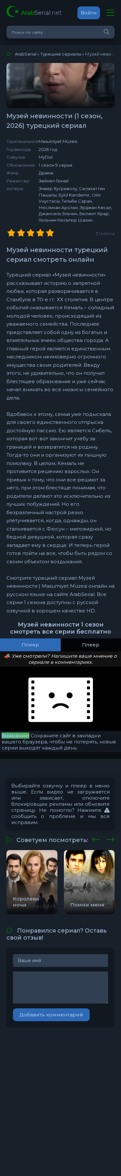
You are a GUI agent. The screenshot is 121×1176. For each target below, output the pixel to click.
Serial (41, 12)
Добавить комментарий (51, 1015)
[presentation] (96, 838)
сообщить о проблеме (43, 816)
